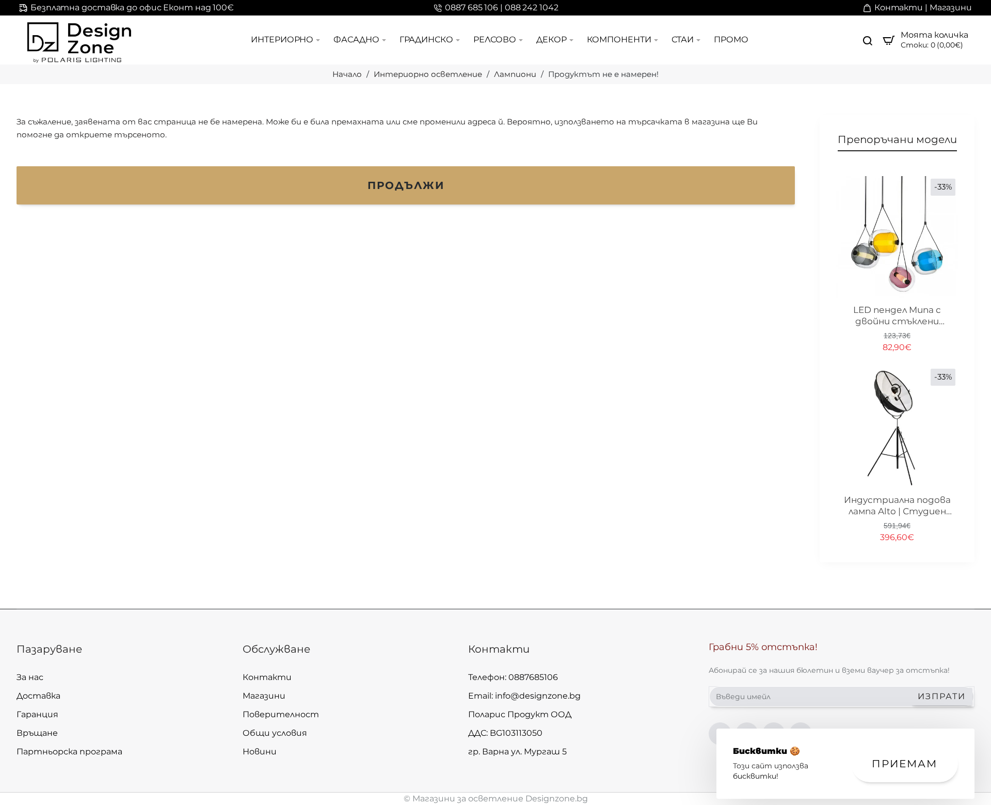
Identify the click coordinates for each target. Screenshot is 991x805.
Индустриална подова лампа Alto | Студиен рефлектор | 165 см (897, 506)
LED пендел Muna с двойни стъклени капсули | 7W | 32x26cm (897, 316)
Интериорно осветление (428, 74)
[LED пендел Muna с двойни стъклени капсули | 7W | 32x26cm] (897, 237)
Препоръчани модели (897, 139)
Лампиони (515, 74)
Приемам (904, 763)
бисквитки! (755, 776)
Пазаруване (49, 649)
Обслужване (276, 649)
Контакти (499, 649)
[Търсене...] (867, 40)
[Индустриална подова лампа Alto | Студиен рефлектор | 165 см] (897, 427)
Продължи (405, 185)
